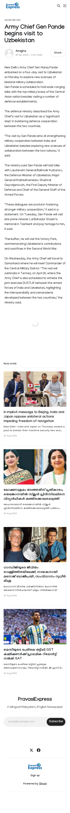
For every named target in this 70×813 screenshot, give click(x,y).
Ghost (43, 784)
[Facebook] (38, 750)
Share (58, 53)
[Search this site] (59, 6)
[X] (31, 750)
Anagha (21, 51)
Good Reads (12, 20)
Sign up (35, 775)
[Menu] (65, 6)
